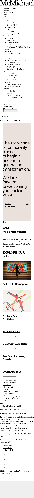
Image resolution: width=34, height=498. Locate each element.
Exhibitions (10, 38)
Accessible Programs (13, 86)
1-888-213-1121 (17, 120)
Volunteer (10, 102)
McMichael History (9, 380)
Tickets (5, 17)
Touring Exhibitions (13, 42)
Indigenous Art (11, 58)
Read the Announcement (10, 205)
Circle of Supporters (13, 95)
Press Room (7, 385)
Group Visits (11, 31)
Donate (9, 93)
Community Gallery (13, 80)
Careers (6, 400)
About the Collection (13, 53)
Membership (11, 91)
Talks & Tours (11, 73)
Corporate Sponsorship (14, 97)
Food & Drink (11, 27)
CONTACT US (4, 117)
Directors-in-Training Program (13, 396)
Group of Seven (12, 56)
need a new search (9, 106)
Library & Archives (13, 62)
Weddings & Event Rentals (15, 34)
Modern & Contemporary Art (16, 60)
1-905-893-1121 (5, 120)
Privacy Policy (7, 446)
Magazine (6, 49)
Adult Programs (12, 75)
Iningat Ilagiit (11, 67)
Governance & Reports (10, 398)
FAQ (8, 29)
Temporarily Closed (9, 8)
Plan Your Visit (11, 23)
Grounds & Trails (12, 25)
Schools (9, 82)
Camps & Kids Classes (14, 84)
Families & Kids (12, 78)
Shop (5, 15)
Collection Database (13, 64)
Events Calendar (8, 12)
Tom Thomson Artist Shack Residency (19, 47)
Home (5, 222)
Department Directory (10, 391)
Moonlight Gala (12, 100)
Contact (6, 389)
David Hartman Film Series (15, 69)
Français (6, 10)
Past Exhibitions (12, 40)
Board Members (8, 394)
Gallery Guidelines (9, 450)
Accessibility (7, 448)
